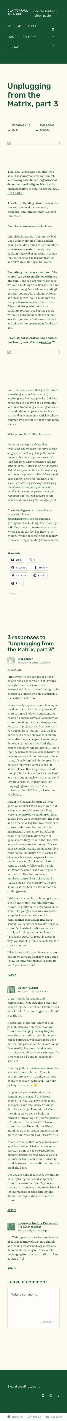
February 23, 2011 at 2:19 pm (33, 1230)
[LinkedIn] (53, 29)
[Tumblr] (53, 44)
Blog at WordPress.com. (23, 1386)
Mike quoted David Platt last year (28, 434)
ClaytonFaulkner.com (17, 12)
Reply (11, 975)
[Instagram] (53, 36)
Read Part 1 (51, 188)
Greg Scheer (25, 658)
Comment (46, 1321)
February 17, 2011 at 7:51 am (33, 991)
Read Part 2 (15, 193)
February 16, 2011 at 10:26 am (34, 662)
